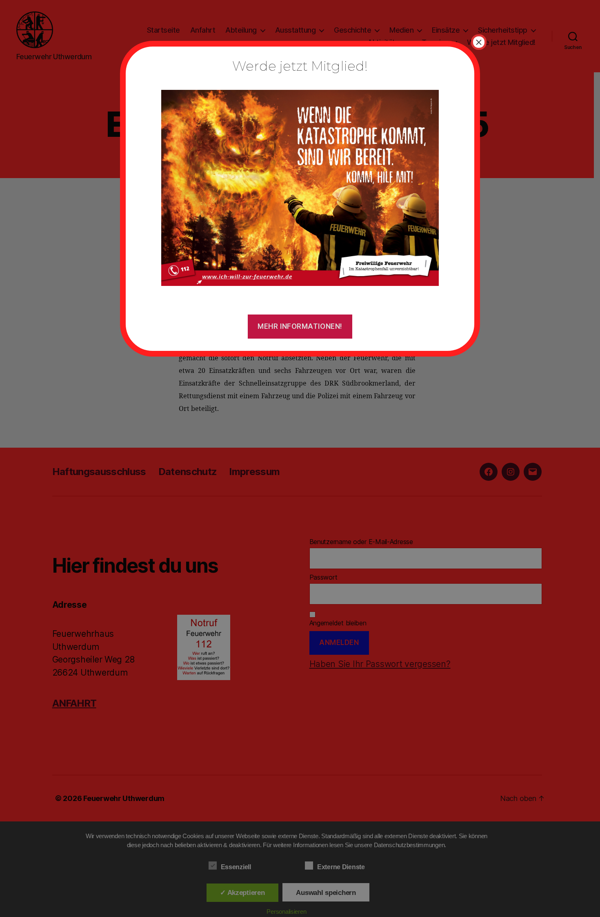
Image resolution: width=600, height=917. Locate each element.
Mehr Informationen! (300, 326)
